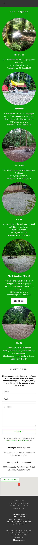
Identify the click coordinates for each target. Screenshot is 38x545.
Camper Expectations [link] (19, 503)
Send (19, 432)
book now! (19, 301)
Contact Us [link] (19, 508)
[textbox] (19, 391)
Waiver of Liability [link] (19, 506)
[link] (19, 540)
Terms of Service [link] (23, 440)
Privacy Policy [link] (10, 440)
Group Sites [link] (19, 501)
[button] (4, 3)
